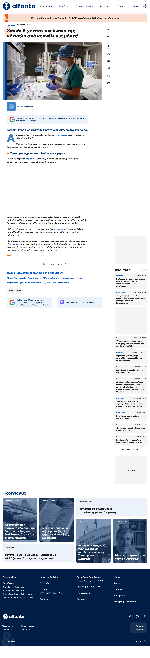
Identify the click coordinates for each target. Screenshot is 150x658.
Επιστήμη (118, 589)
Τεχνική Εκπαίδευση (11, 594)
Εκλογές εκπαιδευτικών (23, 597)
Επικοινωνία (8, 629)
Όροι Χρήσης (8, 626)
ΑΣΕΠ (42, 593)
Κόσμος (117, 577)
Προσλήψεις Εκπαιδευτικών (90, 577)
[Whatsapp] (108, 75)
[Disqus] (56, 343)
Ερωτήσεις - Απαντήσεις (125, 601)
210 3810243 (137, 629)
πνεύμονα (62, 135)
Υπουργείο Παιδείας (84, 6)
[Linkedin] (108, 60)
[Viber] (108, 68)
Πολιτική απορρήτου (29, 626)
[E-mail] (108, 83)
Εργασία (121, 6)
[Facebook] (108, 45)
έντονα (15, 244)
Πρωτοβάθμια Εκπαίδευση (13, 587)
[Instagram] (137, 616)
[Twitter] (108, 53)
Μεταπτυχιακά (83, 593)
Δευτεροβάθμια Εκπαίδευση (14, 590)
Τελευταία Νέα (46, 6)
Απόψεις (118, 583)
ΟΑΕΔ (48, 593)
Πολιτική (81, 599)
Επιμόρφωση (120, 595)
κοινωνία (15, 493)
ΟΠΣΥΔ (101, 581)
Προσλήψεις (58, 593)
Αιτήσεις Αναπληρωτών (86, 581)
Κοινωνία (136, 6)
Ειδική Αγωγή (26, 594)
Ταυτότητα (25, 629)
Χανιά (10, 291)
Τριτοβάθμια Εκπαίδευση (88, 586)
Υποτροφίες (7, 597)
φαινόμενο (30, 159)
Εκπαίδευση (64, 6)
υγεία (19, 291)
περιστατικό (61, 229)
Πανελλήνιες (105, 6)
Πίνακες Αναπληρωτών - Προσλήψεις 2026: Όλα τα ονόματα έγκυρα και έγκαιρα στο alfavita (45, 278)
